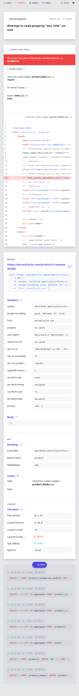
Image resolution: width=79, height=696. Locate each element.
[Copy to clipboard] (68, 275)
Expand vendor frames (20, 49)
